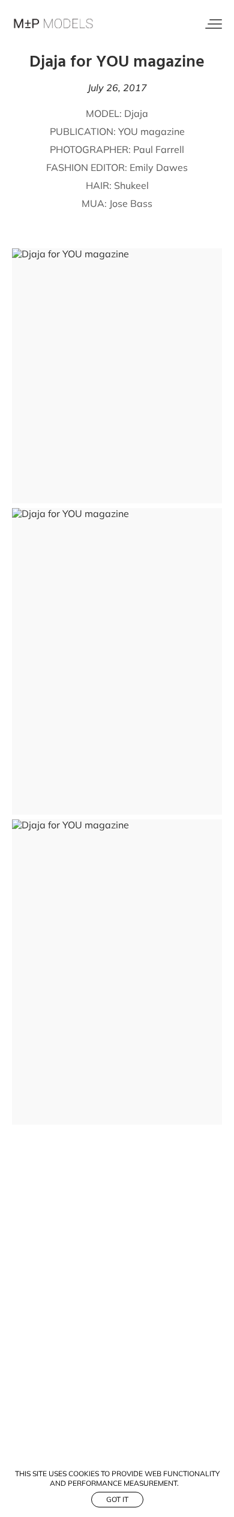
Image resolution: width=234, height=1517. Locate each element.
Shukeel (131, 185)
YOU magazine (151, 131)
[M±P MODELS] (54, 24)
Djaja (136, 113)
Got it (117, 1499)
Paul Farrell (158, 149)
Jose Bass (130, 203)
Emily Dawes (159, 167)
